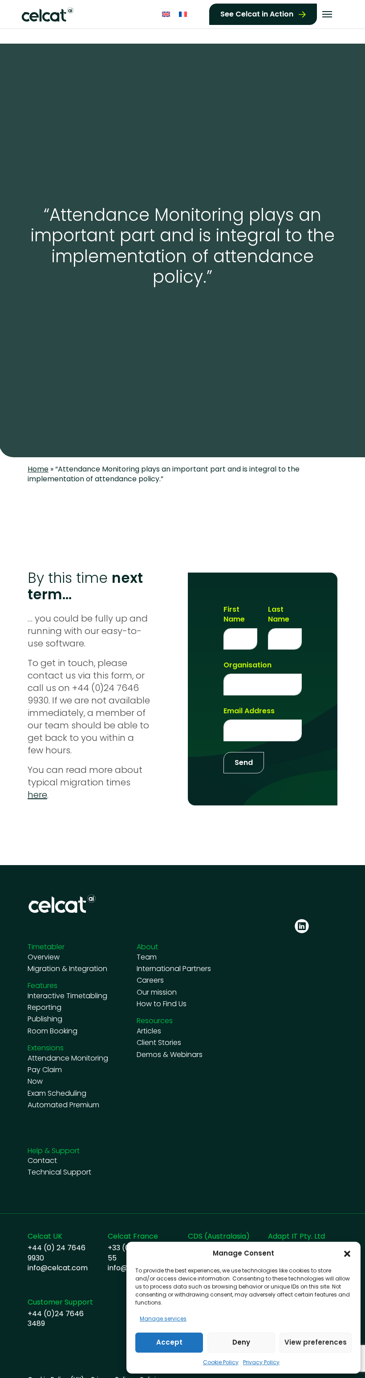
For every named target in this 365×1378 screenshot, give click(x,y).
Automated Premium (63, 1105)
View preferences (315, 1342)
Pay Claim (45, 1070)
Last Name (278, 614)
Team (147, 957)
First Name (234, 614)
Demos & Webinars (170, 1055)
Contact (42, 1161)
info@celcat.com (58, 1268)
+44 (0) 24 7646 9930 (56, 1253)
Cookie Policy (221, 1362)
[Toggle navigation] (327, 14)
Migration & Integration (67, 969)
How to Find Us (162, 1004)
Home (38, 469)
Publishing (45, 1019)
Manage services (163, 1318)
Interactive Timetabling (67, 996)
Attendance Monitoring (68, 1058)
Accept (169, 1342)
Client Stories (159, 1043)
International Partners (174, 969)
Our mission (157, 992)
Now (35, 1081)
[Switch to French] (182, 14)
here (37, 795)
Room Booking (52, 1031)
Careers (150, 980)
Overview (44, 957)
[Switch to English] (166, 14)
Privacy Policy (261, 1362)
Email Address (249, 711)
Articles (149, 1031)
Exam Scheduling (57, 1093)
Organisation (247, 665)
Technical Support (59, 1172)
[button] (347, 1253)
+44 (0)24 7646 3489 (56, 1319)
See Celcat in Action (256, 14)
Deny (241, 1342)
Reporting (44, 1007)
